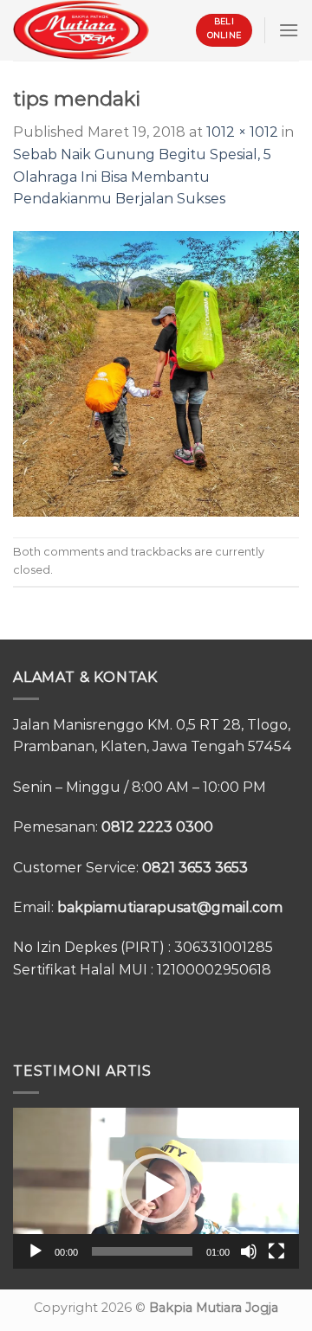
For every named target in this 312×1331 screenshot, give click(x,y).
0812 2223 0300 (157, 827)
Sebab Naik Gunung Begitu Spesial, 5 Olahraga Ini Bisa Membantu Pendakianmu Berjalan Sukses (142, 176)
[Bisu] (248, 1251)
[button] (156, 1188)
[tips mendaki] (156, 372)
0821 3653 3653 (195, 867)
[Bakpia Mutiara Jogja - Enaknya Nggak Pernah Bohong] (81, 30)
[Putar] (35, 1251)
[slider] (142, 1251)
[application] (156, 1188)
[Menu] (288, 30)
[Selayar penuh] (276, 1251)
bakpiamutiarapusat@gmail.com (170, 907)
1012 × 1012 (242, 132)
